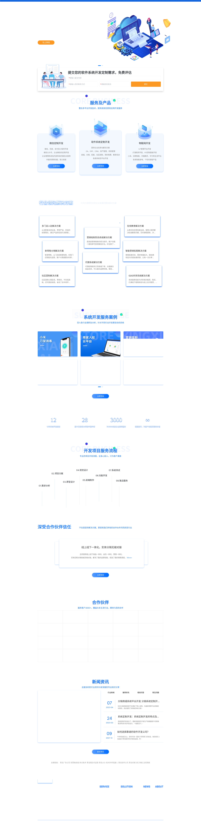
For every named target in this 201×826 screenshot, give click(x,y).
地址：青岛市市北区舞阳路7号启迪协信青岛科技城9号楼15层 (65, 813)
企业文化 (158, 815)
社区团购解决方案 (126, 821)
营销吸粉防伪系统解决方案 (129, 812)
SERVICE (104, 806)
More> (131, 561)
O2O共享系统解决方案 (128, 824)
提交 (146, 108)
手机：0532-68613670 (51, 806)
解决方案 (85, 3)
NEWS (146, 806)
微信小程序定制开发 (106, 812)
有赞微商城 (75, 783)
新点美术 (82, 783)
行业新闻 (111, 712)
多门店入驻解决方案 (127, 815)
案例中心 (98, 3)
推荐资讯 (126, 712)
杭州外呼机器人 (112, 783)
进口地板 (139, 783)
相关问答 (140, 712)
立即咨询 (19, 166)
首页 (58, 3)
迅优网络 (146, 783)
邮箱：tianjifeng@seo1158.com (54, 810)
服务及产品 (70, 3)
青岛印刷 (132, 783)
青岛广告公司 (65, 783)
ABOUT (159, 806)
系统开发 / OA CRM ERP (108, 815)
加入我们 (158, 818)
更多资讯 (100, 772)
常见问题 (155, 712)
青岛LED (102, 783)
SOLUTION (127, 806)
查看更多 (100, 289)
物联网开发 (103, 818)
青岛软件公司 (123, 783)
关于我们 (126, 3)
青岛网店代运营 (92, 783)
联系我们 (138, 3)
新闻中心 (112, 3)
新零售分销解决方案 (127, 818)
